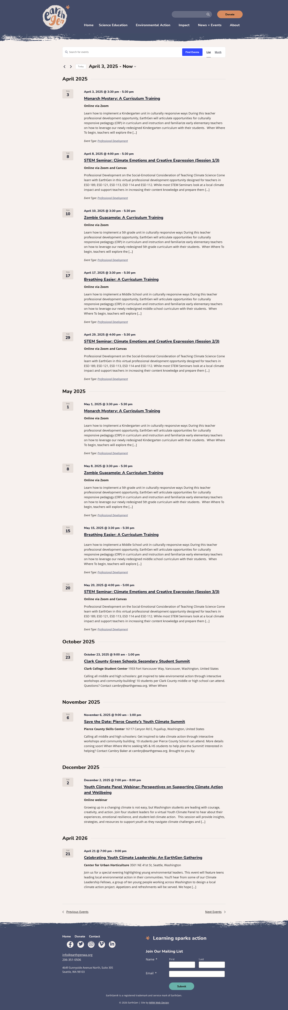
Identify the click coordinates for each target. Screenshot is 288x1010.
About (235, 25)
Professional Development (113, 141)
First (172, 959)
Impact (184, 25)
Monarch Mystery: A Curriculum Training (122, 99)
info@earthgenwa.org (77, 955)
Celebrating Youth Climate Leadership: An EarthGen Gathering (143, 858)
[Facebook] (70, 944)
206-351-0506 (71, 960)
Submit (181, 986)
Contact (94, 936)
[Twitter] (80, 944)
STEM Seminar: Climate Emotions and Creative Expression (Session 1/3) (152, 160)
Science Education (113, 25)
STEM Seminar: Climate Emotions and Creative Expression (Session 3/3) (152, 592)
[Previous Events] (64, 67)
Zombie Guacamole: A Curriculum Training (123, 218)
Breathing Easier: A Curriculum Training (121, 280)
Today (81, 66)
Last (201, 959)
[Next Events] (71, 67)
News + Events (210, 25)
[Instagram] (91, 944)
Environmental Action (153, 25)
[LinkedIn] (112, 944)
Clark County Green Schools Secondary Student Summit (137, 661)
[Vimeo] (101, 944)
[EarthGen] (57, 17)
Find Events (192, 52)
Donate (229, 14)
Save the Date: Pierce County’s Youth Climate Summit (134, 722)
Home (89, 25)
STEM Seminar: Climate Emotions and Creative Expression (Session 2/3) (152, 341)
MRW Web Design (159, 1002)
